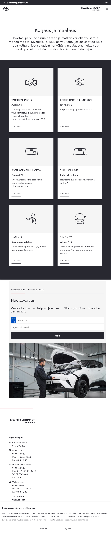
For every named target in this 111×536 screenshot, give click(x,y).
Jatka (57, 335)
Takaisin (16, 14)
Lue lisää (16, 126)
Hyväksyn (44, 528)
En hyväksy (67, 528)
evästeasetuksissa (81, 519)
